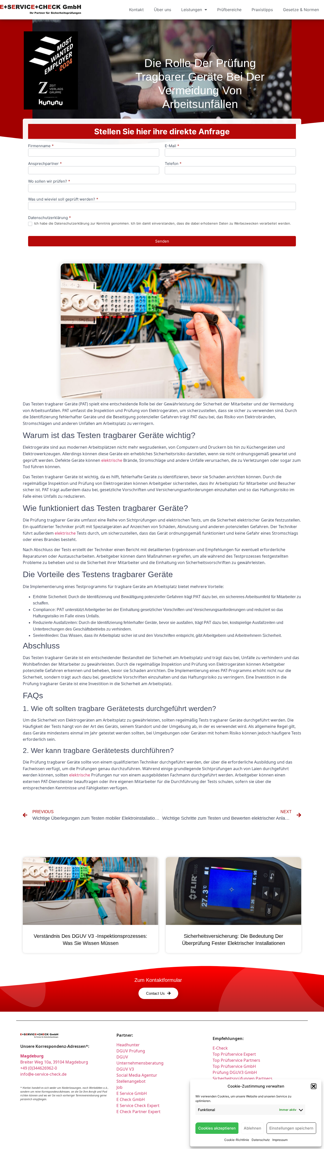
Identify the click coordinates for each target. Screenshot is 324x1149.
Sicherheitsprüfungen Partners (242, 1078)
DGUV (122, 1057)
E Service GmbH (131, 1093)
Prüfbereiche (229, 9)
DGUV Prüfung (130, 1051)
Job (119, 1087)
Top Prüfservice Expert (234, 1054)
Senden (162, 241)
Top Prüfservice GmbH (234, 1066)
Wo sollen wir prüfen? (49, 181)
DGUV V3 (125, 1069)
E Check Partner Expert (138, 1111)
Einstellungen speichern (291, 1128)
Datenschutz (261, 1140)
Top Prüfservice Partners (236, 1060)
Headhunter (128, 1045)
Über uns (162, 9)
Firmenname (41, 146)
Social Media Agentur (136, 1075)
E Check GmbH (130, 1099)
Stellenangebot (131, 1081)
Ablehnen (252, 1128)
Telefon (173, 164)
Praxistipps (262, 9)
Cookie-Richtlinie (236, 1140)
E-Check (220, 1048)
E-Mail (172, 146)
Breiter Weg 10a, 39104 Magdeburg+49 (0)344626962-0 (54, 1062)
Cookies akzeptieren (217, 1128)
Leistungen (191, 9)
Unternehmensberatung (140, 1063)
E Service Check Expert (138, 1105)
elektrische (111, 460)
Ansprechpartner (45, 164)
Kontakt (136, 9)
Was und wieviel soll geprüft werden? (63, 199)
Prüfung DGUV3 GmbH (235, 1072)
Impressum (280, 1140)
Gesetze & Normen (301, 9)
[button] (313, 1086)
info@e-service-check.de (43, 1074)
